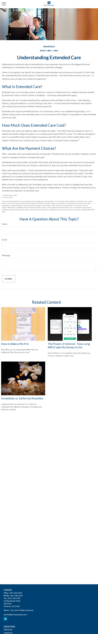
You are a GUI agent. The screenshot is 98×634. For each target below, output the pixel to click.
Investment (8, 632)
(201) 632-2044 (15, 593)
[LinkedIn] (5, 618)
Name (4, 224)
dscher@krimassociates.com (15, 614)
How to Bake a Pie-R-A (15, 343)
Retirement (8, 629)
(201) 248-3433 (16, 595)
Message (6, 255)
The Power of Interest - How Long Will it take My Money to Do (69, 345)
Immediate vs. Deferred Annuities (22, 398)
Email (4, 239)
